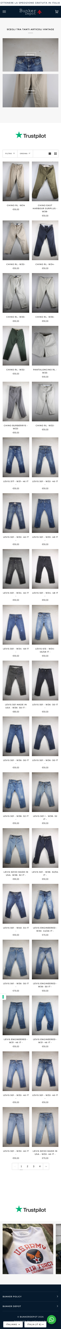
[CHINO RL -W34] (16, 181)
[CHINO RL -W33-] (16, 293)
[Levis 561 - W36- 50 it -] (16, 959)
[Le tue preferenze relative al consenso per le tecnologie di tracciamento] (3, 997)
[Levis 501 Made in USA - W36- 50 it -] (16, 680)
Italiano (12, 1324)
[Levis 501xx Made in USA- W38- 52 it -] (16, 848)
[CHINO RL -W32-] (16, 240)
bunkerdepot (29, 1317)
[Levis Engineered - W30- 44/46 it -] (45, 904)
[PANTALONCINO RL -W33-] (45, 346)
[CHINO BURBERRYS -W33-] (16, 401)
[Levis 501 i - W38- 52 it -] (45, 792)
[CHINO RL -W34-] (45, 240)
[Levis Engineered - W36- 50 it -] (45, 959)
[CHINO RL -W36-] (45, 293)
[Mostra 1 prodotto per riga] (50, 153)
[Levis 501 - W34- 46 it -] (16, 569)
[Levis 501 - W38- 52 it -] (16, 792)
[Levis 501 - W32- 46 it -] (45, 457)
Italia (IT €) (34, 1324)
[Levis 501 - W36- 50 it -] (45, 680)
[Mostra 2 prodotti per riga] (55, 153)
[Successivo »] (46, 1166)
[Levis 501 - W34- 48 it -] (45, 569)
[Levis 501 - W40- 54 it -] (16, 904)
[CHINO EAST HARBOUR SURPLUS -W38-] (45, 181)
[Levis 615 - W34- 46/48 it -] (45, 625)
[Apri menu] (7, 12)
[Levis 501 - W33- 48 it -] (45, 513)
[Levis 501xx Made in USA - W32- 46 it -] (45, 1127)
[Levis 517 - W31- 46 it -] (16, 457)
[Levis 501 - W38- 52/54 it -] (45, 848)
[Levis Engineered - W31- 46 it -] (16, 1015)
